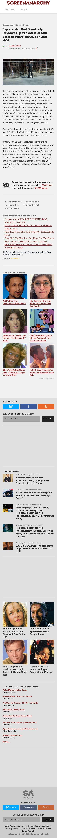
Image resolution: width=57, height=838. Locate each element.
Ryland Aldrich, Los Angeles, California (20, 729)
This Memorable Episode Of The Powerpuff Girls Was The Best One (41, 338)
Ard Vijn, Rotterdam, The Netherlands (20, 703)
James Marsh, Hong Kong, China (17, 716)
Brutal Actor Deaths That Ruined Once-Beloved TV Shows (14, 338)
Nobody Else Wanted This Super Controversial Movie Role (42, 372)
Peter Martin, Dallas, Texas (15, 690)
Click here (47, 185)
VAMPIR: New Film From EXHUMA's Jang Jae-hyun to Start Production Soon (32, 480)
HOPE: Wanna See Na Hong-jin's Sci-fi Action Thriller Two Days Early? (34, 495)
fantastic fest (12, 205)
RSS (47, 807)
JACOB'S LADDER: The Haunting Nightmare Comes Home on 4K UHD (34, 548)
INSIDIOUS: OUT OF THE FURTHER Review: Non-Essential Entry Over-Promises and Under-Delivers (35, 532)
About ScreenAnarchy (14, 826)
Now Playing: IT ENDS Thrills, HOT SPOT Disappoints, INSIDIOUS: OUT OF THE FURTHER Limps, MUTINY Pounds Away (35, 513)
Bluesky (12, 807)
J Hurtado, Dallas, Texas (14, 709)
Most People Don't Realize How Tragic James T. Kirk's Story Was (15, 670)
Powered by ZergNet (47, 379)
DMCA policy (41, 188)
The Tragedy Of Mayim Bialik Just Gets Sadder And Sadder (40, 303)
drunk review (32, 201)
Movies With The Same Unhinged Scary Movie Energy (41, 669)
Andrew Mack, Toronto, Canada (17, 696)
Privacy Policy (12, 829)
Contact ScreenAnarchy (38, 826)
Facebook (29, 807)
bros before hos (13, 201)
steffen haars (12, 208)
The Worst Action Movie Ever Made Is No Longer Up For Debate (14, 372)
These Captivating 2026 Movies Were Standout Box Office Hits (14, 632)
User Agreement (29, 829)
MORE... (6, 742)
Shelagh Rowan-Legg (12, 735)
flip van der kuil (31, 205)
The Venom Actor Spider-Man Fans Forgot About (39, 631)
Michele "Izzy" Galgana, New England (20, 722)
